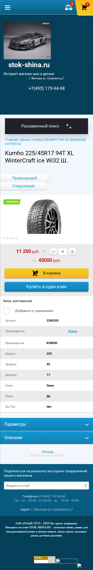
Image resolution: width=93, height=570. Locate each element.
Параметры (15, 424)
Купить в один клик (46, 286)
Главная (11, 140)
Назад (47, 451)
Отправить (86, 485)
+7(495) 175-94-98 (47, 88)
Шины (25, 140)
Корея (72, 331)
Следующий (23, 185)
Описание (13, 437)
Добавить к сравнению (33, 311)
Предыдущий (24, 178)
